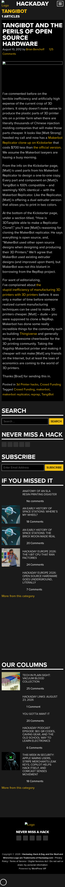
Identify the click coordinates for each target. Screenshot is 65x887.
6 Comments (34, 748)
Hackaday (32, 3)
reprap (35, 394)
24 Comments (35, 564)
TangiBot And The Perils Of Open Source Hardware (32, 35)
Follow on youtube (15, 444)
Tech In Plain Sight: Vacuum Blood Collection (36, 678)
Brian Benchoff (35, 49)
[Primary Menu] (60, 3)
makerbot (43, 389)
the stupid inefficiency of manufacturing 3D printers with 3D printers (31, 290)
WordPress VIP (39, 868)
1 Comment (33, 707)
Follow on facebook (4, 444)
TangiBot (48, 394)
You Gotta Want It (36, 714)
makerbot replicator (15, 394)
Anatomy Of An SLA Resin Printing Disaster (39, 492)
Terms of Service (18, 861)
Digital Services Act (38, 861)
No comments (35, 501)
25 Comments (35, 688)
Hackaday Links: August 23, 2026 (40, 698)
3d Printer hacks (27, 384)
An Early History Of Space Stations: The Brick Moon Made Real (38, 533)
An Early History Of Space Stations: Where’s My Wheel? (40, 512)
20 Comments (35, 543)
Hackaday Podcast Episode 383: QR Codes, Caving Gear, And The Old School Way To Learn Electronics (38, 734)
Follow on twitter (10, 444)
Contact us (27, 444)
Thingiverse (28, 334)
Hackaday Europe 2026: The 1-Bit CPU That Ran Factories (39, 555)
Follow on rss (21, 444)
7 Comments (34, 589)
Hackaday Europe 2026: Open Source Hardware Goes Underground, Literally (39, 577)
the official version (47, 147)
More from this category (18, 596)
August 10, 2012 (12, 49)
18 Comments (34, 521)
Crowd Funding (50, 384)
